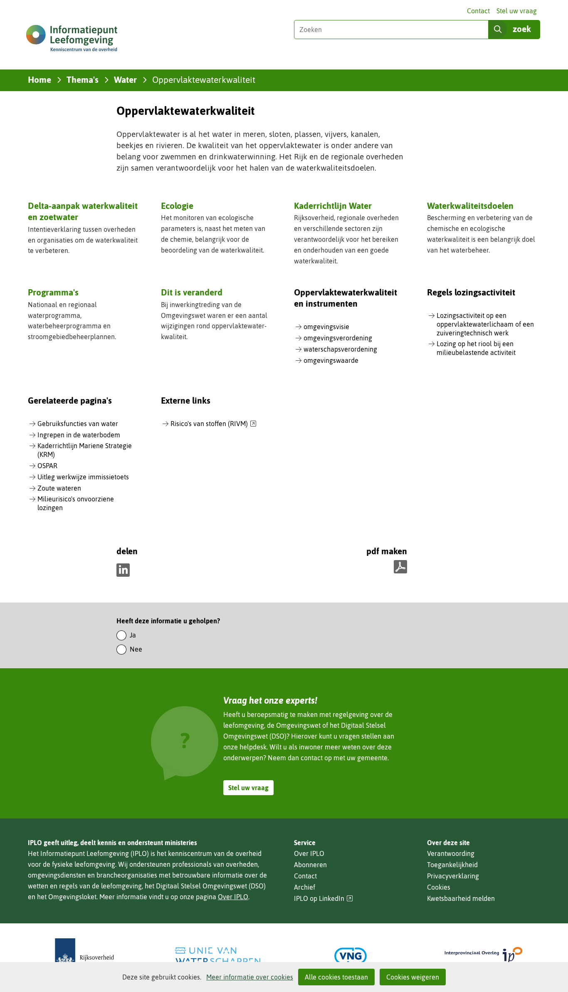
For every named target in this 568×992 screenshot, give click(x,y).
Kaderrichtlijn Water (333, 206)
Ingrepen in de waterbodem (78, 435)
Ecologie (177, 206)
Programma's (53, 292)
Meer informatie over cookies (249, 977)
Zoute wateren (59, 488)
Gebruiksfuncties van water (77, 423)
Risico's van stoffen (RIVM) (213, 424)
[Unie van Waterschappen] (217, 956)
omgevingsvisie (326, 326)
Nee (136, 649)
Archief (304, 887)
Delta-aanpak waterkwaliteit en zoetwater (83, 211)
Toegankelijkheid (452, 864)
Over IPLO (233, 896)
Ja (133, 635)
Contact (478, 11)
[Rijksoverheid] (84, 956)
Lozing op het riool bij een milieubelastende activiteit (476, 348)
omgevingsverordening (338, 338)
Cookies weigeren (412, 977)
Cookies (438, 887)
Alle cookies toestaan (336, 977)
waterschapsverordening (340, 349)
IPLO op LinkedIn (323, 899)
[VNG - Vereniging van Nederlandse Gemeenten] (350, 956)
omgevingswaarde (331, 360)
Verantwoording (450, 853)
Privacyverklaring (453, 876)
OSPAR (47, 465)
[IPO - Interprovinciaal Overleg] (483, 956)
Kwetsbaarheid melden (461, 898)
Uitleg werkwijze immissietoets (83, 477)
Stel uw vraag (516, 11)
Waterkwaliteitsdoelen (470, 206)
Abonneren (310, 864)
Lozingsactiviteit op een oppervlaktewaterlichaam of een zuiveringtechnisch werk (485, 324)
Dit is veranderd (191, 292)
